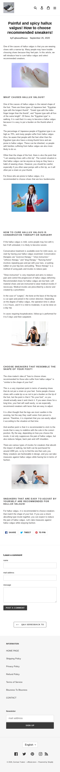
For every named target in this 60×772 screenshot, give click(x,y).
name (5, 560)
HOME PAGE (12, 650)
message (7, 585)
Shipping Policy (13, 658)
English (29, 744)
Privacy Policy (13, 666)
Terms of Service (14, 682)
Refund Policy (13, 674)
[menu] (55, 7)
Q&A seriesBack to (32, 625)
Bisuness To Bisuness (16, 690)
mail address (8, 573)
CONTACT (11, 697)
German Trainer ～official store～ (25, 762)
